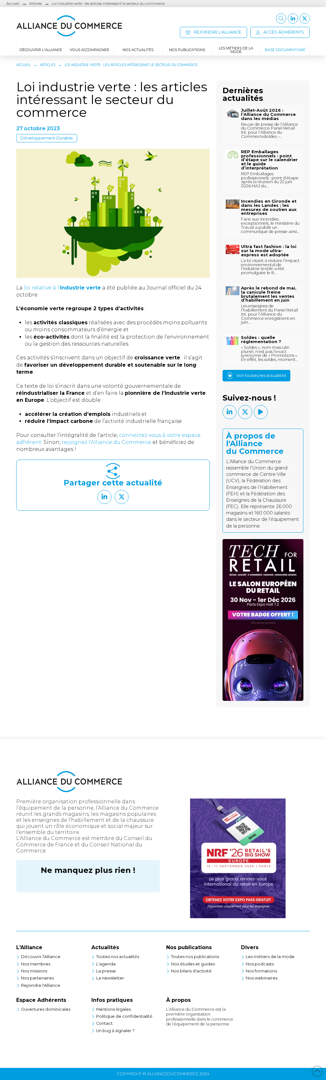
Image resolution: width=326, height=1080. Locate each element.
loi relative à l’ (62, 288)
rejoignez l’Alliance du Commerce (107, 442)
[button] (281, 18)
